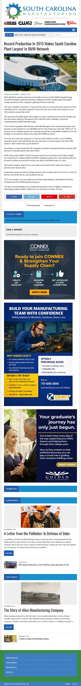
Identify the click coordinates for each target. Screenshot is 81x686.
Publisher (15, 94)
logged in (19, 234)
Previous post (34, 205)
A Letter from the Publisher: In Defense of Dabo (37, 533)
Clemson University (12, 500)
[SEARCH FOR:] (65, 34)
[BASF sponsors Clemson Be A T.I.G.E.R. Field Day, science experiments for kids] (10, 567)
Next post (48, 205)
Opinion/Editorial (11, 667)
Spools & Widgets (11, 577)
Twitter (74, 684)
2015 (27, 684)
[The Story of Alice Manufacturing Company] (40, 603)
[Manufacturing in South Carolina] (40, 11)
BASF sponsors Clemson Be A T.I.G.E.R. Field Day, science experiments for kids (44, 564)
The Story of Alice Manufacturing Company (33, 610)
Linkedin (67, 684)
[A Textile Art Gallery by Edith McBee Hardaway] (10, 641)
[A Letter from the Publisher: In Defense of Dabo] (40, 526)
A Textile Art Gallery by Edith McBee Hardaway (34, 639)
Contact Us (9, 672)
